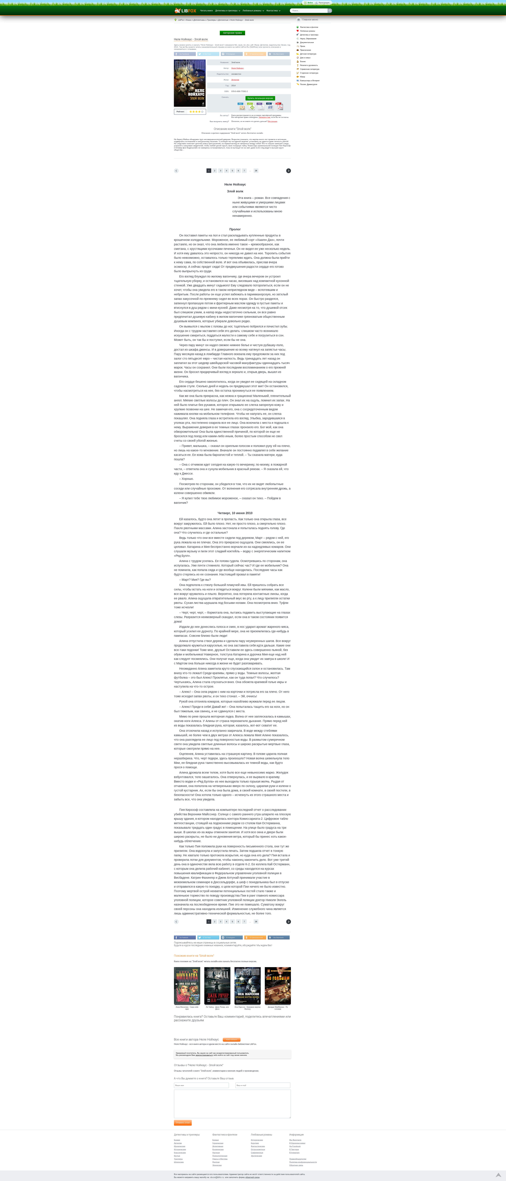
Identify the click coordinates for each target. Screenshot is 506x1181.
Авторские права (232, 33)
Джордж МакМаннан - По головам (278, 1008)
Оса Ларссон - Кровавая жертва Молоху (247, 1008)
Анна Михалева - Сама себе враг (187, 1008)
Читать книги (206, 10)
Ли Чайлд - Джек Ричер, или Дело (217, 1008)
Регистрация (324, 3)
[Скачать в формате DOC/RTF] (269, 110)
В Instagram (230, 54)
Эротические (256, 1156)
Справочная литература (309, 69)
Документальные (307, 42)
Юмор (302, 77)
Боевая (215, 1140)
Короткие (255, 1143)
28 (256, 171)
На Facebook (184, 54)
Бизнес (303, 61)
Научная (216, 1153)
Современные (257, 1153)
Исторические (180, 1149)
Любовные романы (252, 10)
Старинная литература (309, 73)
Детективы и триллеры (226, 10)
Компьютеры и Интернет (310, 81)
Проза (302, 46)
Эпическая (217, 1165)
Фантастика (272, 10)
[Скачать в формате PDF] (279, 110)
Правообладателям (297, 1159)
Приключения (305, 50)
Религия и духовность (309, 65)
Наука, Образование (308, 39)
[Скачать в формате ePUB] (250, 110)
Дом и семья (305, 58)
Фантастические (258, 1146)
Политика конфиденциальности (303, 1162)
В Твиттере (207, 54)
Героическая (217, 1143)
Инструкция (272, 121)
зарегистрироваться (204, 1055)
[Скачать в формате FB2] (241, 110)
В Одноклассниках (257, 54)
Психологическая (219, 1156)
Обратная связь (296, 1165)
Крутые (177, 1156)
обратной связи (252, 1177)
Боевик (177, 1140)
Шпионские (179, 1162)
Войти (310, 3)
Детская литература (308, 54)
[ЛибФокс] (185, 10)
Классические (180, 1153)
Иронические (179, 1146)
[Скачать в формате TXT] (260, 110)
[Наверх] (498, 1175)
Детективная (217, 1146)
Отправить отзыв (183, 1123)
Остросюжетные (258, 1149)
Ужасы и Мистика (219, 1159)
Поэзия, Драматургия (308, 84)
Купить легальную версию (260, 98)
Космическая (218, 1149)
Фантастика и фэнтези (309, 27)
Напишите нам (264, 117)
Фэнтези (216, 1162)
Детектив (235, 80)
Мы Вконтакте (278, 54)
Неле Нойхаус (237, 68)
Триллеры (178, 1159)
